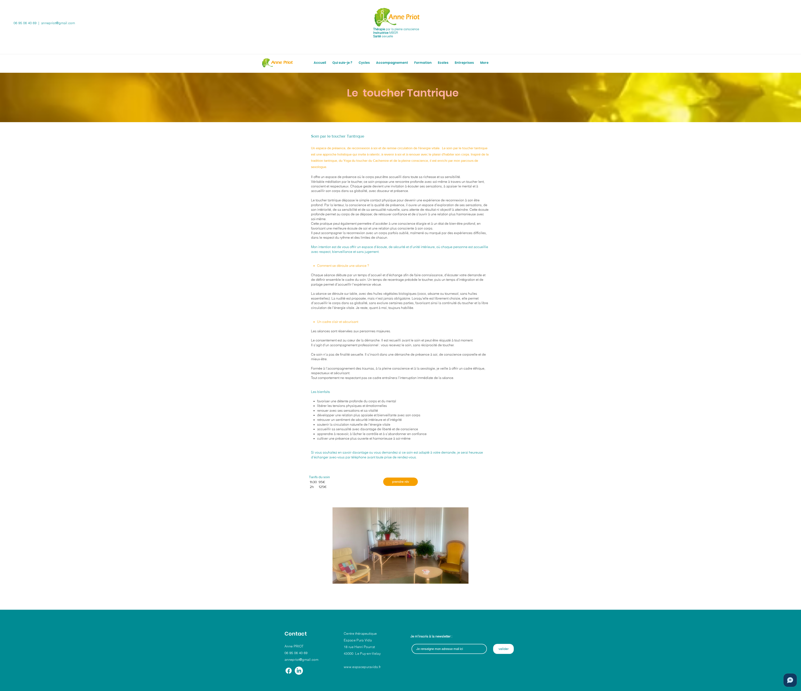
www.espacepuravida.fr (362, 667)
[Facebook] (289, 671)
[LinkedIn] (299, 671)
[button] (364, 63)
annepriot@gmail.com (58, 23)
